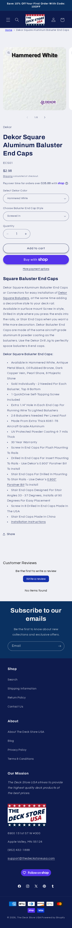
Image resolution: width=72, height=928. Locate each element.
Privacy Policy (17, 749)
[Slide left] (27, 117)
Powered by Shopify (53, 918)
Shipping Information (22, 688)
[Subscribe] (59, 646)
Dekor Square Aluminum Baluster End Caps (42, 30)
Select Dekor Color (15, 190)
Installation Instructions (28, 521)
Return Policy (17, 697)
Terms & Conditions (21, 758)
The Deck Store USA (29, 918)
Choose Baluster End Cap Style (23, 208)
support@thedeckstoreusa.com (31, 858)
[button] (8, 20)
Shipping (8, 176)
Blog (11, 740)
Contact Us (15, 706)
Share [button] (11, 534)
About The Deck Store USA (26, 731)
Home (8, 30)
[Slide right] (45, 117)
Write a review (36, 578)
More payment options (36, 269)
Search (12, 679)
